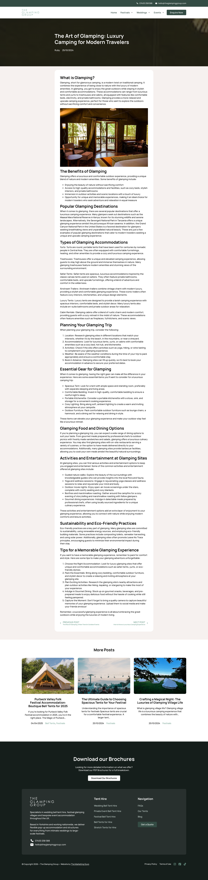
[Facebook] (180, 864)
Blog (140, 816)
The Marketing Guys (80, 864)
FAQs (140, 805)
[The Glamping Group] (42, 802)
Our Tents (143, 811)
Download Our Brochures (104, 778)
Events (157, 12)
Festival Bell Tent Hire (105, 816)
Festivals (125, 12)
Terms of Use (165, 864)
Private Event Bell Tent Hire (107, 811)
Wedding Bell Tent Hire (105, 805)
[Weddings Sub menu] (149, 12)
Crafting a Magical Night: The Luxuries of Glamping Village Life (160, 701)
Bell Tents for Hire (103, 822)
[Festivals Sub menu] (132, 12)
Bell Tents (50, 723)
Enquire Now (176, 12)
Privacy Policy (151, 864)
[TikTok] (185, 864)
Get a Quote (147, 824)
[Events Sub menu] (163, 12)
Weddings (142, 12)
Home (114, 12)
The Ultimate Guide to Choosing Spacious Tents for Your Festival (104, 701)
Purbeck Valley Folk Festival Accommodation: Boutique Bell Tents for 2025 (48, 702)
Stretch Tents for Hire (105, 827)
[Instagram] (174, 864)
